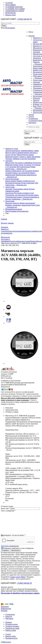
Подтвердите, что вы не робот (13, 535)
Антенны (27, 165)
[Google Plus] (12, 389)
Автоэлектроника (12, 179)
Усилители (37, 58)
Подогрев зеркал (32, 195)
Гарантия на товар (12, 628)
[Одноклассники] (7, 389)
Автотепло (37, 86)
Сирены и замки (25, 157)
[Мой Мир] (9, 389)
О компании (33, 121)
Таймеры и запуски (19, 159)
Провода (36, 62)
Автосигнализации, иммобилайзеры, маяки (22, 151)
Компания (5, 607)
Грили (21, 165)
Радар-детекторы (27, 183)
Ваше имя (5, 508)
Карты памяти (10, 181)
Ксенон (32, 189)
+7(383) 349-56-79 (24, 19)
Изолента (36, 98)
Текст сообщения (8, 511)
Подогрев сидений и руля (24, 193)
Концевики (36, 157)
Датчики (8, 159)
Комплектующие (11, 157)
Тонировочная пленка (13, 197)
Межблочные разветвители (26, 175)
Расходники (9, 201)
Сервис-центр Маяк (17, 577)
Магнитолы (37, 54)
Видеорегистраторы (13, 183)
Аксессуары (10, 187)
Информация (6, 609)
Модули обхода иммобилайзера (17, 153)
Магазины (9, 618)
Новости (8, 616)
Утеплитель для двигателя (15, 195)
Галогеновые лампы (20, 189)
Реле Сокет (37, 106)
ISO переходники (23, 167)
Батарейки (32, 159)
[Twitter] (5, 389)
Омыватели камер (12, 191)
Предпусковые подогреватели (16, 211)
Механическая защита (25, 155)
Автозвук (36, 52)
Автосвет (36, 82)
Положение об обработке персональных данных (20, 593)
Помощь (4, 611)
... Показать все (21, 169)
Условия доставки (12, 626)
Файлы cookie (10, 630)
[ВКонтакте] (2, 389)
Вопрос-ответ (10, 636)
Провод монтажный (27, 203)
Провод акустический (20, 173)
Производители (11, 638)
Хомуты (36, 100)
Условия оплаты (11, 624)
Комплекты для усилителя (22, 171)
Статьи (8, 634)
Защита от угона (11, 148)
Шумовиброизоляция (13, 209)
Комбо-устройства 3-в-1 (26, 181)
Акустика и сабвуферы (23, 163)
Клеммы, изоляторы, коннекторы (18, 205)
